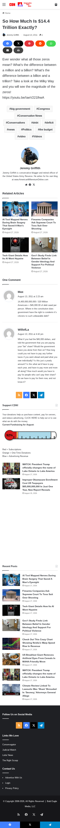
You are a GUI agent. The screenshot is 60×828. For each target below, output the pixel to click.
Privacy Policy (12, 788)
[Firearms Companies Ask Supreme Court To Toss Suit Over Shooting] (44, 208)
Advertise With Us (13, 777)
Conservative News (30, 115)
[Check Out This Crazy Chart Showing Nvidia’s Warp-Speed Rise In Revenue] (11, 644)
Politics (27, 129)
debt (35, 122)
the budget (45, 129)
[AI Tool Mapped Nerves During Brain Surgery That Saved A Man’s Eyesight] (15, 208)
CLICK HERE (31, 418)
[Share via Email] (7, 50)
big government (20, 108)
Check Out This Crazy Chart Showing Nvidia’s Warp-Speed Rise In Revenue (38, 642)
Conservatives (16, 122)
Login (7, 783)
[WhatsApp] (51, 43)
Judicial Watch (9, 750)
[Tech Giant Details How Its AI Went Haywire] (15, 244)
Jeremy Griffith (13, 35)
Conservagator (9, 744)
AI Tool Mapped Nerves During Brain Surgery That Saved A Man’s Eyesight (39, 578)
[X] (18, 43)
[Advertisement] (30, 529)
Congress (44, 108)
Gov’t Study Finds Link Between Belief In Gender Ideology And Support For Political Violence (44, 261)
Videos (37, 136)
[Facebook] (7, 43)
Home (7, 13)
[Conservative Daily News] (21, 4)
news (11, 129)
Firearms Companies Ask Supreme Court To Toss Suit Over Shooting (37, 594)
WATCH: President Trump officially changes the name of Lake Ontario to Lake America (39, 467)
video (22, 136)
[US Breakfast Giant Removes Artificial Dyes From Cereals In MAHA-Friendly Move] (11, 659)
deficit (49, 122)
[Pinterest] (29, 43)
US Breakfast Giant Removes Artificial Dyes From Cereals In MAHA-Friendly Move (38, 658)
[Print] (18, 50)
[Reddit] (40, 43)
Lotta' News (7, 755)
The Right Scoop (10, 760)
